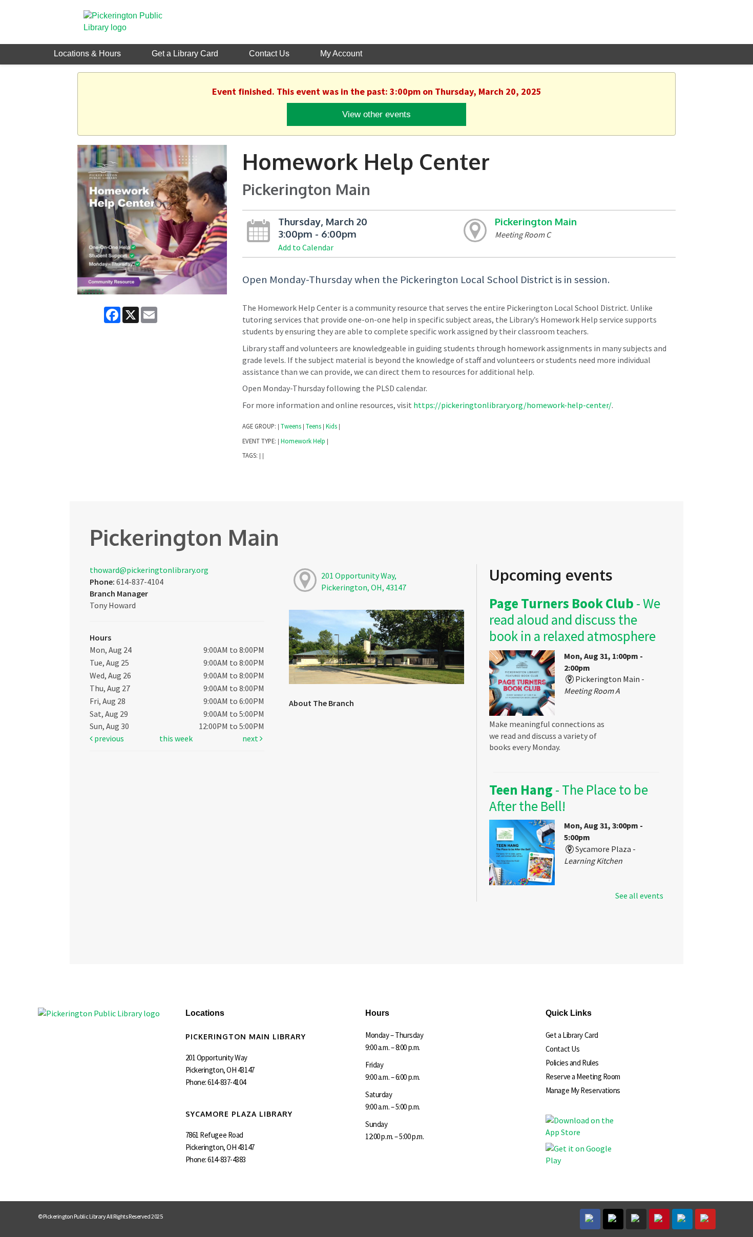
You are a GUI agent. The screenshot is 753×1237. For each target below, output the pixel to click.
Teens (313, 426)
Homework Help (303, 441)
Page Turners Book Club (574, 620)
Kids (331, 426)
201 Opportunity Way (216, 1057)
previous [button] (108, 738)
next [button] (251, 738)
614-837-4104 (226, 1082)
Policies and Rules (572, 1063)
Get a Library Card (572, 1035)
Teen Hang (568, 798)
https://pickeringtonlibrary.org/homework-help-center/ (512, 405)
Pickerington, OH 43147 (220, 1070)
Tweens (291, 426)
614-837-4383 (226, 1159)
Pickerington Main (536, 221)
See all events (639, 895)
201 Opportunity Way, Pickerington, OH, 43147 (363, 581)
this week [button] (176, 738)
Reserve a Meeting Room (583, 1076)
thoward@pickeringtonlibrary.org (149, 570)
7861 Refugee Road (214, 1135)
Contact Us (563, 1049)
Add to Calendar (305, 247)
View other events (376, 114)
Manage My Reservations (583, 1090)
